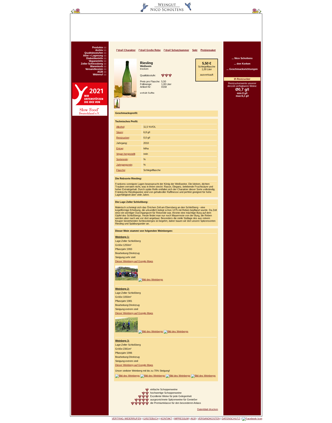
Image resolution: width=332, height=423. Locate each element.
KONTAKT (166, 418)
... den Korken (242, 63)
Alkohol (120, 126)
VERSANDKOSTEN (209, 418)
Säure (119, 132)
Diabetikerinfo (94, 58)
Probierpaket (208, 50)
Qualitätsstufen (93, 52)
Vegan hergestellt (125, 154)
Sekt (194, 50)
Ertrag (119, 148)
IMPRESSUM (181, 418)
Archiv (99, 50)
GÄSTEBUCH (151, 418)
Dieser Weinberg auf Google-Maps (134, 261)
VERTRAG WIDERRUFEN (126, 418)
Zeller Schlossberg (92, 63)
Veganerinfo (96, 61)
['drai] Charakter (126, 50)
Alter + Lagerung (93, 55)
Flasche (120, 170)
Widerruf (98, 74)
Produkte (97, 47)
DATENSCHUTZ (231, 418)
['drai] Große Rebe (150, 50)
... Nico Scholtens (242, 58)
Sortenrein (122, 159)
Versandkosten (94, 69)
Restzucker (122, 137)
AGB (100, 71)
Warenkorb (96, 66)
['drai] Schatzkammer (176, 50)
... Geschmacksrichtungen (242, 69)
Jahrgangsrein (124, 164)
